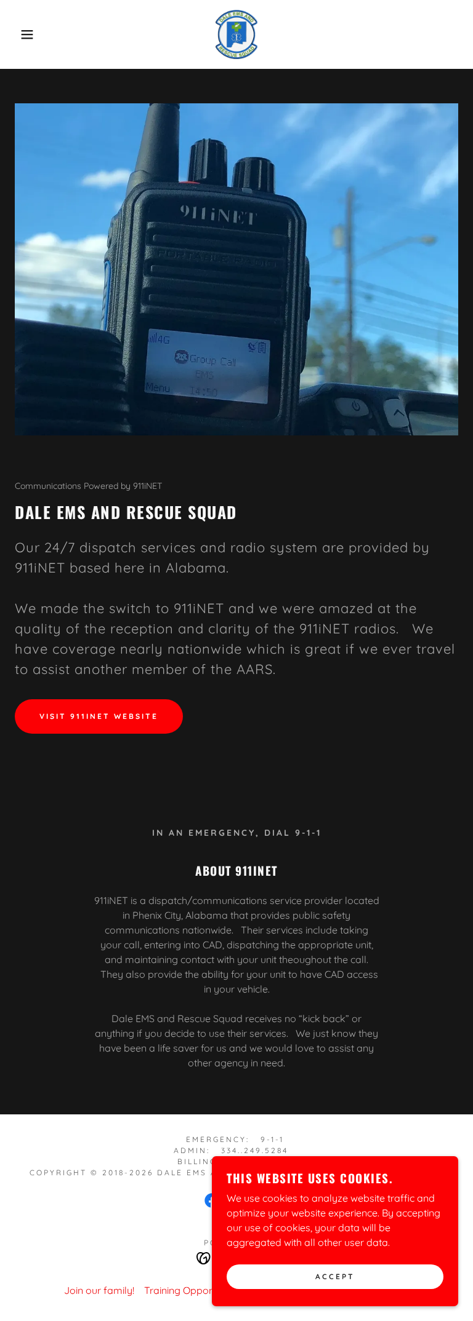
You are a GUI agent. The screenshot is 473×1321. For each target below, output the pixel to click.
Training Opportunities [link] (194, 1290)
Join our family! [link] (99, 1290)
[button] (24, 34)
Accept (335, 1277)
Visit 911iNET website (98, 716)
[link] (236, 34)
